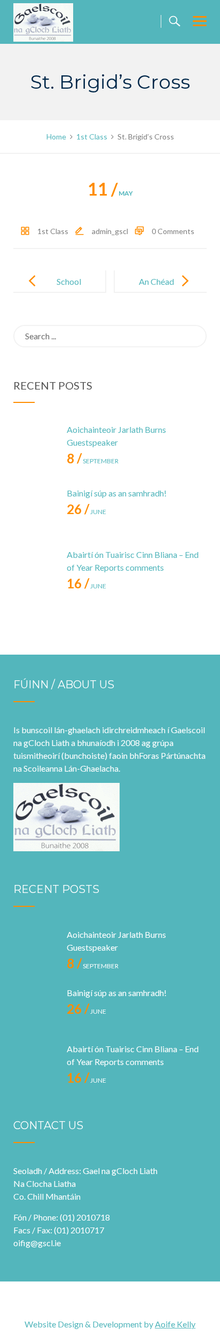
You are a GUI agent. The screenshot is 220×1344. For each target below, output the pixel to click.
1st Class (52, 231)
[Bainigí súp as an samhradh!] (34, 508)
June (86, 512)
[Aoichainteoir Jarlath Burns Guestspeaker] (34, 444)
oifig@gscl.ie (37, 1243)
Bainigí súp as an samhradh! (117, 493)
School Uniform (65, 290)
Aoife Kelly (175, 1324)
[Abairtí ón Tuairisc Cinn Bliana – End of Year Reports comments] (34, 569)
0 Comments (173, 231)
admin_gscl (110, 231)
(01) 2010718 (85, 1217)
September (93, 461)
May (110, 193)
